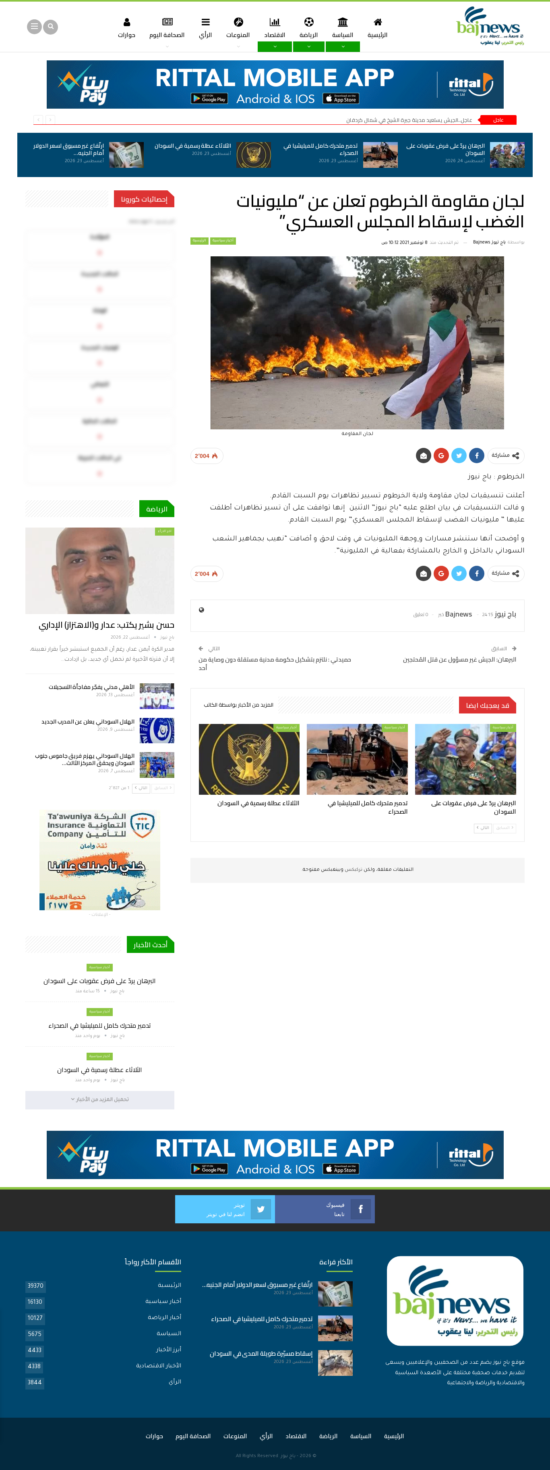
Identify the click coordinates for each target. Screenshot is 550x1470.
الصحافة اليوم (167, 35)
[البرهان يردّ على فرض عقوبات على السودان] (507, 155)
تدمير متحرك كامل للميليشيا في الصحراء (320, 149)
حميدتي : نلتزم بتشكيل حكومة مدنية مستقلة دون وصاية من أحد (274, 664)
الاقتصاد (274, 35)
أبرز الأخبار (168, 1350)
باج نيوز (288, 1456)
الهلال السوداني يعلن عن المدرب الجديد (87, 721)
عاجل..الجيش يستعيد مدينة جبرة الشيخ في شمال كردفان (409, 120)
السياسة (343, 35)
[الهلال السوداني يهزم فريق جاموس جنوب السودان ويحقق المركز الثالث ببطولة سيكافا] (157, 765)
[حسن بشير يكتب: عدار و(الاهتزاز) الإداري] (99, 571)
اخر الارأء (165, 531)
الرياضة (309, 35)
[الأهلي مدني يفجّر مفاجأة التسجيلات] (157, 696)
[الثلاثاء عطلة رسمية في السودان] (253, 155)
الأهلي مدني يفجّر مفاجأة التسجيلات (91, 687)
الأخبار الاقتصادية (158, 1366)
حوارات (126, 35)
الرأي (205, 35)
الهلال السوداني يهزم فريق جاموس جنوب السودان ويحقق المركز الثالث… (84, 759)
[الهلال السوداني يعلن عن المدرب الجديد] (157, 731)
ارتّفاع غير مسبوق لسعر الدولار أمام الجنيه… (68, 149)
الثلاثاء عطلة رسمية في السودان (193, 145)
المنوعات (238, 35)
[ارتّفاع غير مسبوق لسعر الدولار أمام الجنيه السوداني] (126, 155)
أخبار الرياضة (164, 1318)
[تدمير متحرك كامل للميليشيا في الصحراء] (380, 155)
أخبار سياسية (223, 241)
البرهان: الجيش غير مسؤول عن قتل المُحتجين (460, 659)
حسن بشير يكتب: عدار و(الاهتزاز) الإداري (106, 625)
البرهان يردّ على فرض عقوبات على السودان (445, 149)
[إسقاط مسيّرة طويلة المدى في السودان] (335, 1363)
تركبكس (352, 870)
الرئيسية (378, 35)
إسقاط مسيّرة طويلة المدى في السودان (261, 1353)
